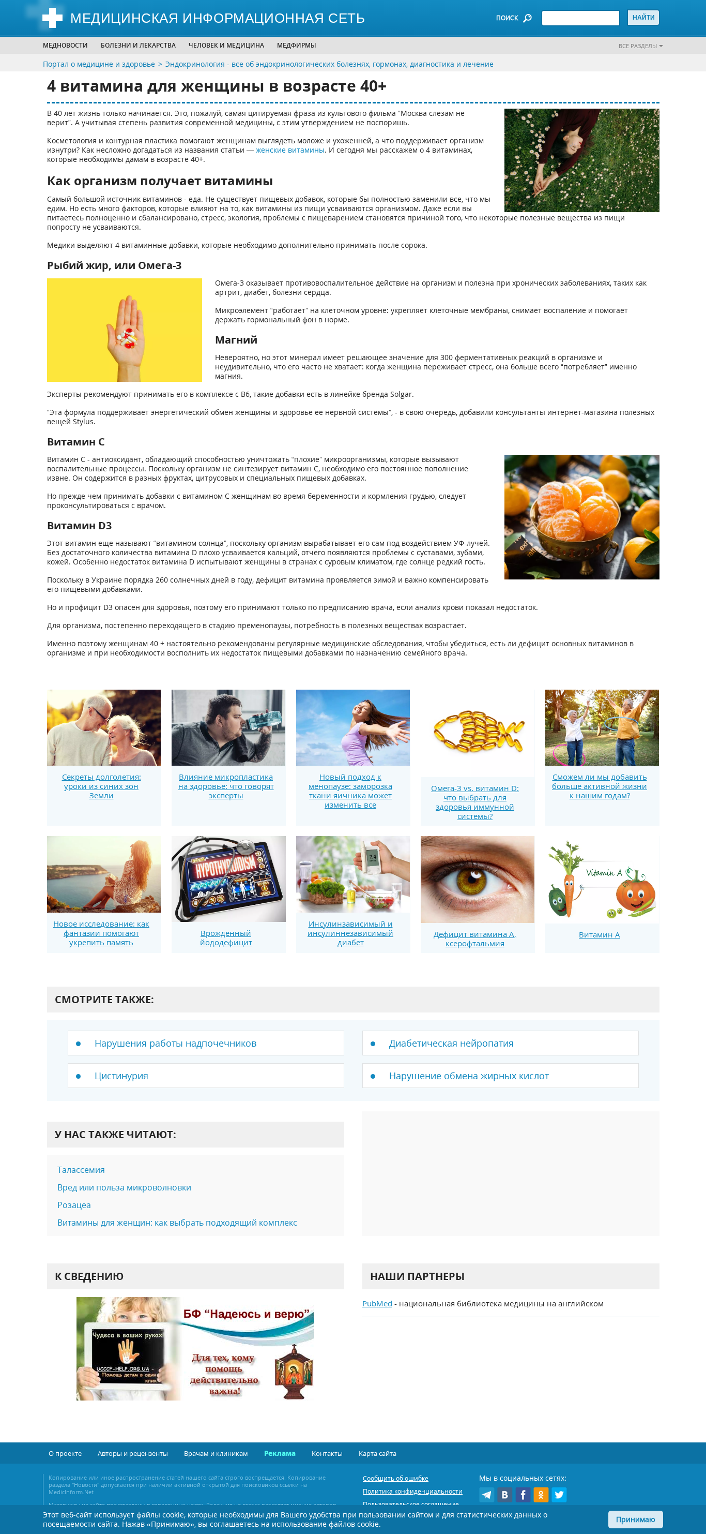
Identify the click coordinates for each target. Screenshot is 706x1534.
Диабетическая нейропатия (451, 1043)
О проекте (65, 1453)
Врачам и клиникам (216, 1453)
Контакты (327, 1453)
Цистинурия (121, 1075)
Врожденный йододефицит (226, 937)
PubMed (377, 1303)
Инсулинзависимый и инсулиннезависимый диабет (350, 932)
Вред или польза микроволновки (124, 1187)
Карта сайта (377, 1453)
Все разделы (638, 46)
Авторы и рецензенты (133, 1453)
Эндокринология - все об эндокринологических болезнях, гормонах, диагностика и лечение (329, 64)
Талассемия (81, 1169)
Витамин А (599, 934)
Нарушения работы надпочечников (175, 1043)
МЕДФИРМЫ (296, 45)
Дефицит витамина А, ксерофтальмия (475, 938)
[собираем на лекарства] (195, 1359)
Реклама (280, 1453)
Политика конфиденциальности (413, 1491)
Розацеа (74, 1205)
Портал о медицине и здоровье (99, 64)
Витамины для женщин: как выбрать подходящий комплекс (177, 1222)
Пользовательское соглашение (411, 1504)
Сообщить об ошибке (395, 1478)
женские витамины (290, 150)
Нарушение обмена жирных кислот (469, 1075)
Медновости (65, 45)
